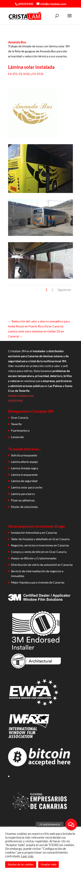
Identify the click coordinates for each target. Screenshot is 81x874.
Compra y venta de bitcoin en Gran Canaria (38, 551)
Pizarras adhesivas (23, 500)
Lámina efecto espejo (24, 461)
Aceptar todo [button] (48, 864)
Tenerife (16, 424)
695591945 (25, 4)
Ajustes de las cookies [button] (21, 864)
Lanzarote (17, 437)
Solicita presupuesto (24, 455)
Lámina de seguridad (24, 481)
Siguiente (64, 290)
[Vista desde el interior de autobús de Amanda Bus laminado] (40, 278)
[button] (71, 824)
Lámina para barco (23, 494)
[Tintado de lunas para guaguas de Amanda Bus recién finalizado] (40, 236)
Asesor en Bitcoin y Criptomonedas (33, 558)
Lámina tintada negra (24, 468)
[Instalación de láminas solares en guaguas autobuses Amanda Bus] (32, 138)
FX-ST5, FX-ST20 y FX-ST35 (25, 74)
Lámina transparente (24, 474)
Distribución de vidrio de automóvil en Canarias (42, 564)
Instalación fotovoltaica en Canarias (34, 532)
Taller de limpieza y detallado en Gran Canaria (40, 539)
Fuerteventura (20, 430)
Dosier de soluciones (24, 506)
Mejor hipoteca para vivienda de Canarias (37, 582)
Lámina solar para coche (26, 487)
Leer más (27, 856)
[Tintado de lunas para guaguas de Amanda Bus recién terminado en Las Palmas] (40, 193)
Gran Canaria (19, 417)
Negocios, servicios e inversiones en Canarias (40, 545)
